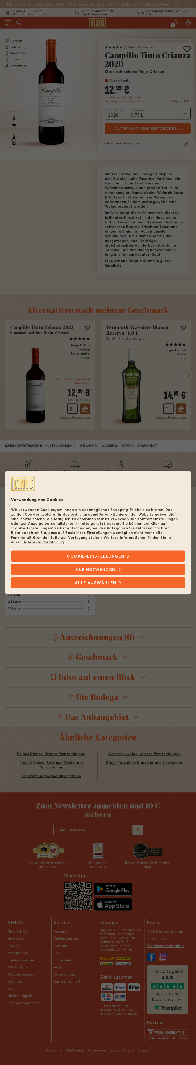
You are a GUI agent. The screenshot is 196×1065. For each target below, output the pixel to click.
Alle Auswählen (95, 582)
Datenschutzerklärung (43, 542)
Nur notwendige (96, 569)
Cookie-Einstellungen (95, 556)
